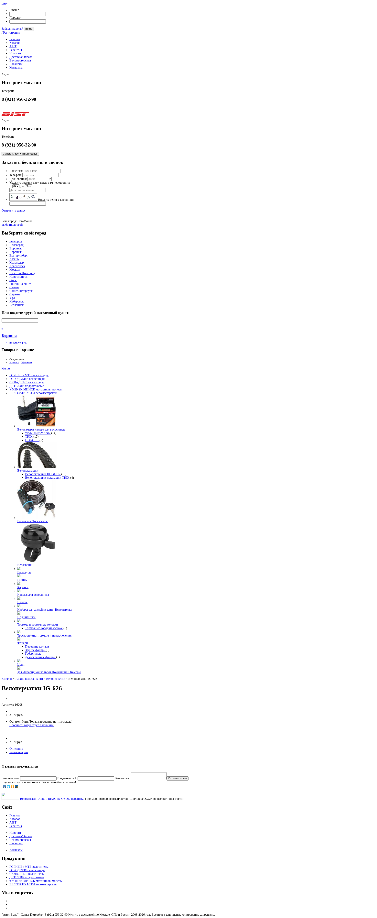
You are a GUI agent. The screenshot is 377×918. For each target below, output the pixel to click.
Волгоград (16, 244)
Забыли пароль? (12, 28)
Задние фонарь (35, 650)
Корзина (14, 362)
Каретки (22, 587)
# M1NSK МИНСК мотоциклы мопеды (35, 389)
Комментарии (18, 752)
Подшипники (26, 617)
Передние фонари (37, 646)
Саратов (14, 294)
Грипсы (22, 579)
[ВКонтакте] (4, 786)
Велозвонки (25, 564)
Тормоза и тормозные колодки (37, 624)
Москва (14, 269)
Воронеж (15, 248)
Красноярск (17, 266)
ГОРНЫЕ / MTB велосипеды (28, 375)
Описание (16, 748)
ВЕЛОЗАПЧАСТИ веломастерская (33, 393)
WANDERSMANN (38, 433)
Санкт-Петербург (21, 290)
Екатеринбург (18, 255)
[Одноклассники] (13, 786)
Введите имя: (10, 778)
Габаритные (33, 653)
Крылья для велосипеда (33, 594)
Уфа (12, 298)
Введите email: (67, 778)
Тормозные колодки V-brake (44, 628)
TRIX (29, 436)
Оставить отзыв (177, 778)
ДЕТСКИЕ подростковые (26, 386)
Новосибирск (18, 276)
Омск (13, 280)
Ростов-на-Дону (20, 283)
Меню (6, 368)
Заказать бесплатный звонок (20, 153)
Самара (14, 287)
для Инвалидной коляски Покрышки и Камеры (49, 672)
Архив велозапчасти (29, 678)
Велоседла (24, 572)
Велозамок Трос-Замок (32, 521)
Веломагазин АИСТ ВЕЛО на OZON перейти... (52, 798)
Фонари (22, 643)
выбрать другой (12, 224)
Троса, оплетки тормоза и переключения (44, 635)
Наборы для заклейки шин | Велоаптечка (44, 609)
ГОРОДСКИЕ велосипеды (27, 378)
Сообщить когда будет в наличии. (31, 725)
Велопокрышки (27, 470)
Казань (14, 259)
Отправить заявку (14, 210)
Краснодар (16, 262)
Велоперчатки (55, 678)
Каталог (7, 678)
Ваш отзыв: (122, 778)
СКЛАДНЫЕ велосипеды (26, 382)
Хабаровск (16, 301)
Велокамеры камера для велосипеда (41, 429)
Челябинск (16, 305)
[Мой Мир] (17, 786)
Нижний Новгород (22, 273)
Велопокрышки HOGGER (43, 474)
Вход (5, 3)
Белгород (15, 241)
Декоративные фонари (40, 657)
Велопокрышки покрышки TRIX (47, 477)
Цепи (21, 664)
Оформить (26, 362)
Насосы (22, 602)
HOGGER (32, 440)
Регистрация (11, 32)
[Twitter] (8, 786)
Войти (28, 28)
